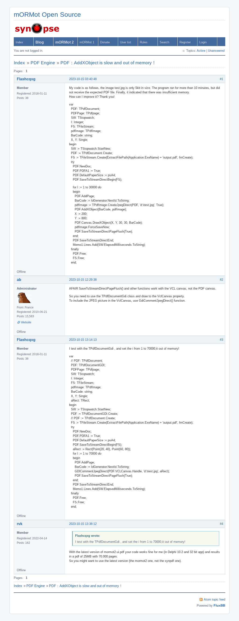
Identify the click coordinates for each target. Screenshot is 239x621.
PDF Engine (43, 62)
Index (19, 42)
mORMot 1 (87, 42)
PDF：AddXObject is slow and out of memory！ (108, 62)
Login (203, 42)
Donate (105, 42)
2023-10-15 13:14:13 (83, 339)
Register (185, 42)
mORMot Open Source (47, 14)
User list (125, 42)
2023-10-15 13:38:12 (83, 524)
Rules (144, 42)
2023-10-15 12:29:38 (83, 279)
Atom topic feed (214, 599)
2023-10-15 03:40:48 (83, 79)
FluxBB (219, 605)
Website (26, 322)
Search (164, 42)
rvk (19, 524)
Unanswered (216, 50)
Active (201, 50)
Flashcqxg (26, 79)
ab (19, 280)
